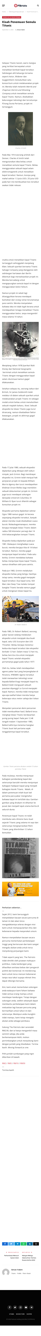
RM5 (10, 1063)
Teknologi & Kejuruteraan (11, 17)
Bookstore (20, 1314)
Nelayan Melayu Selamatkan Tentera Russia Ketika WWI (29, 1257)
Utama (11, 1314)
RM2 (4, 1063)
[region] (20, 222)
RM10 (15, 1063)
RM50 (22, 1063)
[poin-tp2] (20, 895)
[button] (3, 5)
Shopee (29, 1314)
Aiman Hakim (21, 30)
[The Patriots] (20, 5)
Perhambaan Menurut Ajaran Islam (11, 1256)
